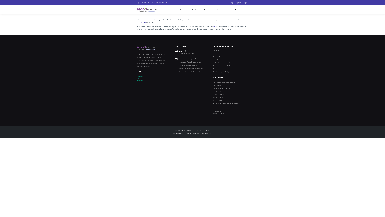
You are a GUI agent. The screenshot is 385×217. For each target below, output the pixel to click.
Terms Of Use (217, 57)
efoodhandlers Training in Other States (225, 103)
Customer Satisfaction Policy (222, 66)
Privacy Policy (217, 54)
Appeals (215, 27)
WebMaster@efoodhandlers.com (190, 62)
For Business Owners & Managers (224, 82)
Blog (231, 3)
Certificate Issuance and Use (222, 63)
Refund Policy (141, 22)
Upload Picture (217, 91)
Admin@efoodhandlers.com (188, 65)
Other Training (208, 10)
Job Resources (218, 97)
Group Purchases (222, 10)
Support (238, 3)
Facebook (140, 76)
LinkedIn (139, 83)
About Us (216, 50)
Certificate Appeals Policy (221, 72)
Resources (243, 10)
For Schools (217, 85)
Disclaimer (216, 69)
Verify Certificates (218, 100)
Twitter (139, 78)
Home (182, 10)
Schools (233, 10)
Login (245, 3)
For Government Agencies (221, 88)
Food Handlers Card (194, 10)
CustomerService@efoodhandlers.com (192, 59)
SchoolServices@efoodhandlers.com (191, 68)
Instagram (140, 80)
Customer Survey (218, 94)
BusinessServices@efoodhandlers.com (192, 72)
